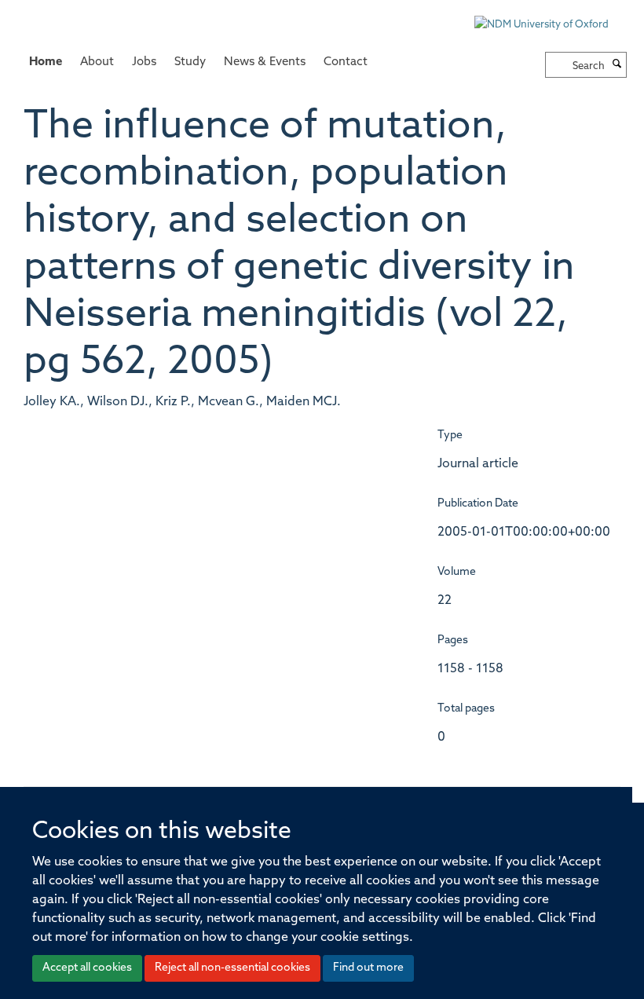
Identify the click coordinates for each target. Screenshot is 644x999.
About (97, 62)
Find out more (368, 968)
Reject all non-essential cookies (232, 968)
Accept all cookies (87, 968)
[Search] (617, 65)
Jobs (144, 62)
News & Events (265, 62)
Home (45, 62)
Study (190, 62)
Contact (346, 62)
